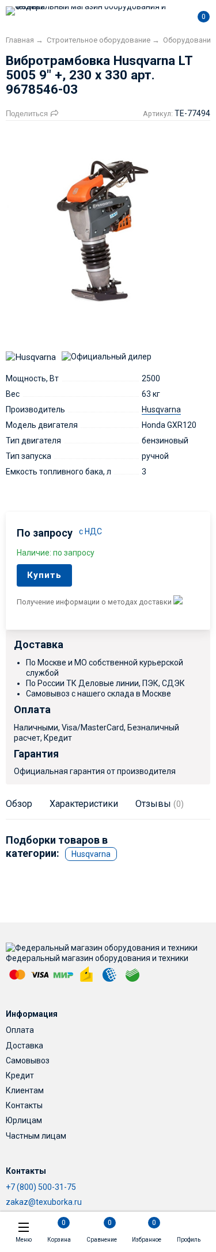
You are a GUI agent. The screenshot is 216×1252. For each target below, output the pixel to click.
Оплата (20, 1030)
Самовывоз (28, 1060)
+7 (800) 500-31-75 (41, 1187)
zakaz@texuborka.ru (44, 1202)
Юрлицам (24, 1120)
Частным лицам (36, 1135)
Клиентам (25, 1090)
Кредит (20, 1075)
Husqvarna (161, 409)
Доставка (24, 1045)
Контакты (24, 1105)
